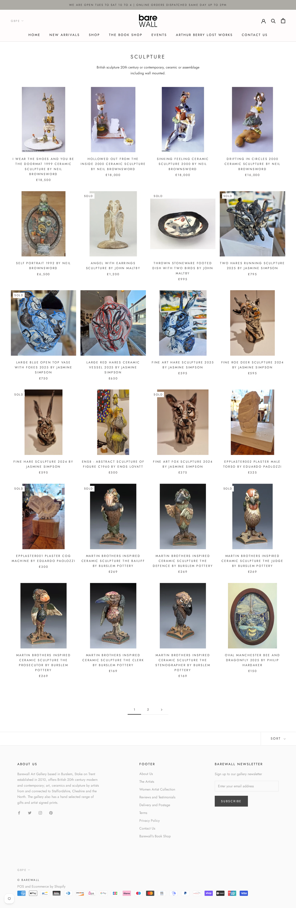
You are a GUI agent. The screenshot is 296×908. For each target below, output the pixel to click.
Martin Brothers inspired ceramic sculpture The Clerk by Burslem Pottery (113, 660)
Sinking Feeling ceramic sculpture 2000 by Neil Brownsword (183, 164)
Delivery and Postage (154, 804)
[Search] (273, 20)
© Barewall (28, 880)
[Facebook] (19, 812)
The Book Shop (125, 35)
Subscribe (231, 801)
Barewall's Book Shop (155, 836)
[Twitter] (29, 812)
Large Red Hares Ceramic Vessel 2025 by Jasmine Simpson (113, 367)
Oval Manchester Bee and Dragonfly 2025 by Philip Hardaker (252, 660)
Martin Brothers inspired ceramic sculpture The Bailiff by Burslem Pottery (113, 561)
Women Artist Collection (157, 789)
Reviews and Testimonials (157, 797)
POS (20, 886)
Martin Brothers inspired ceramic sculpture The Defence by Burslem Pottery (183, 561)
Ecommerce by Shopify (48, 886)
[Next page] (161, 710)
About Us (146, 773)
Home (34, 35)
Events (159, 35)
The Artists (146, 781)
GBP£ (15, 21)
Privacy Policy (149, 820)
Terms (143, 812)
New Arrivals (64, 35)
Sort (277, 738)
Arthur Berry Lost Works (204, 35)
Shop (94, 35)
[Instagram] (40, 812)
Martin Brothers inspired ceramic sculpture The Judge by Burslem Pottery (252, 561)
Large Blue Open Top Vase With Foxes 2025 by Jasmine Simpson (43, 367)
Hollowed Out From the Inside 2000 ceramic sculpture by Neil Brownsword (113, 164)
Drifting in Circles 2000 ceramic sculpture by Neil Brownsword (252, 164)
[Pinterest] (51, 812)
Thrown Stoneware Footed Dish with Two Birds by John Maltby (182, 268)
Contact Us (255, 35)
